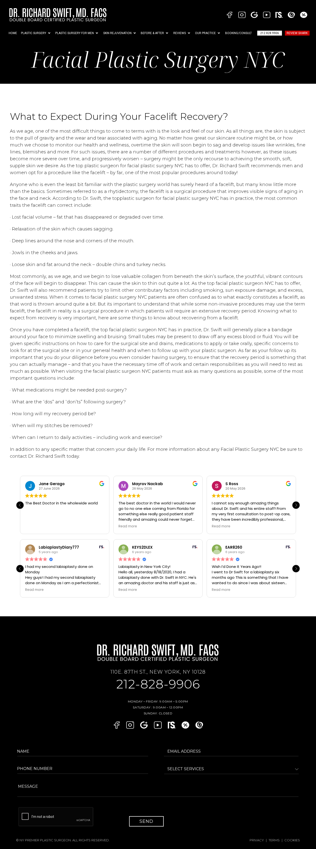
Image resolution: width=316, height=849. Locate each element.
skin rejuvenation (117, 33)
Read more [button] (127, 526)
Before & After (152, 33)
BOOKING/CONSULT (238, 33)
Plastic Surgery (33, 33)
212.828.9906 (269, 33)
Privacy (257, 840)
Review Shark (297, 33)
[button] (36, 33)
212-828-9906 (158, 684)
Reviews (179, 33)
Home (13, 33)
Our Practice (205, 33)
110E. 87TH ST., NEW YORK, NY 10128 (158, 672)
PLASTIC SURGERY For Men (74, 33)
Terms (274, 840)
